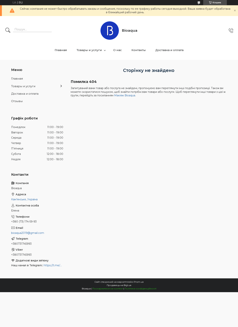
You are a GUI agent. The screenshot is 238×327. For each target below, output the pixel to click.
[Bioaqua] (109, 30)
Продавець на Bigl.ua (119, 285)
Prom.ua (139, 281)
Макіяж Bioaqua (124, 95)
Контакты (138, 50)
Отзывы (17, 101)
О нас (117, 50)
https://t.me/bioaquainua (53, 265)
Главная (61, 50)
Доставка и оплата (169, 50)
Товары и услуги (89, 50)
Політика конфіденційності (140, 288)
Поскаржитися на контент (107, 288)
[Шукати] (8, 30)
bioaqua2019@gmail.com (27, 233)
